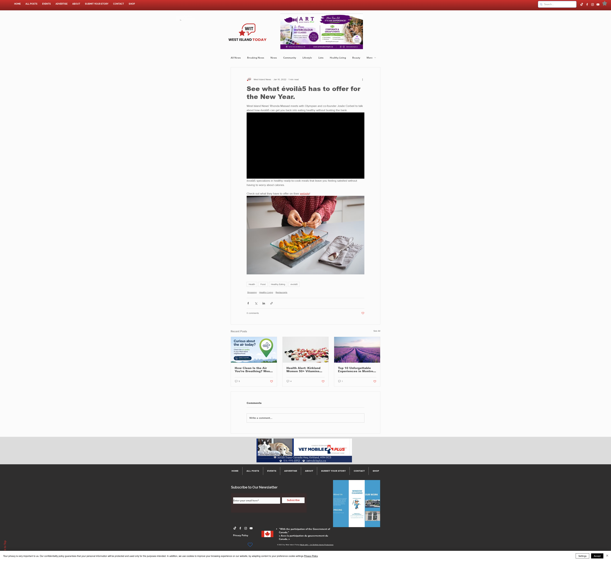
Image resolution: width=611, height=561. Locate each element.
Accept (597, 556)
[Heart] (250, 545)
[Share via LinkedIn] (263, 303)
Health (252, 284)
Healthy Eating (278, 284)
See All (376, 331)
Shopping (252, 292)
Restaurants (281, 292)
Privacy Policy (311, 556)
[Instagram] (592, 4)
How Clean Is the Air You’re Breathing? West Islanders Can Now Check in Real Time (253, 369)
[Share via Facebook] (248, 303)
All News (236, 57)
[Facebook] (587, 4)
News (273, 57)
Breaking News (255, 57)
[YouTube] (598, 4)
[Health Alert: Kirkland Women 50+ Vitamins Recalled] (306, 350)
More (370, 57)
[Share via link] (271, 303)
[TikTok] (581, 4)
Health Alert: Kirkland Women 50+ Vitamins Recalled (303, 369)
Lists (320, 57)
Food (263, 284)
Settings (582, 556)
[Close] (607, 555)
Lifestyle (307, 57)
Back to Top (5, 547)
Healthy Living (338, 57)
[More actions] (362, 79)
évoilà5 (294, 284)
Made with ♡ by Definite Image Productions (316, 545)
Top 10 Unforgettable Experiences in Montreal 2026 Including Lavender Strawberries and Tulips (357, 369)
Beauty (356, 57)
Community (289, 57)
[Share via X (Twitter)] (255, 303)
